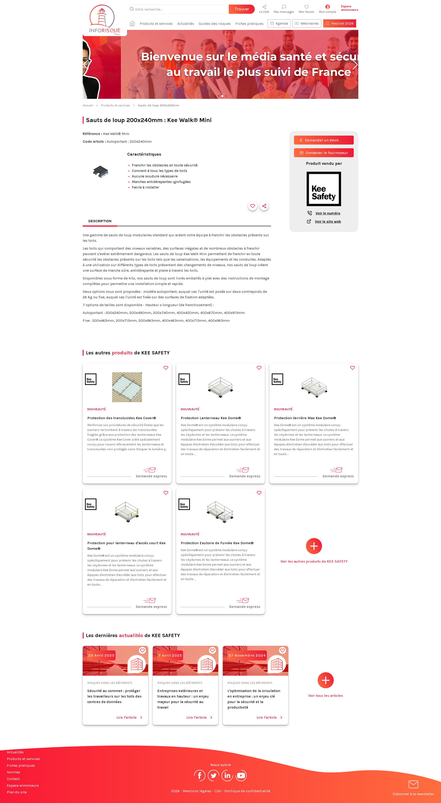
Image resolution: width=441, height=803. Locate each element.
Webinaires (309, 23)
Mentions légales (197, 791)
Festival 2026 (342, 23)
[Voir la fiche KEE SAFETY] (324, 208)
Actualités (185, 23)
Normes (13, 772)
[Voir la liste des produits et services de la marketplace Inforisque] (220, 65)
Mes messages (284, 12)
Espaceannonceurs (349, 8)
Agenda (282, 23)
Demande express (151, 476)
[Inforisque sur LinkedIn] (227, 781)
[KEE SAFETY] (90, 380)
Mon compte (327, 12)
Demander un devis (322, 140)
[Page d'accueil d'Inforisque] (105, 17)
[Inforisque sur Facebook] (199, 781)
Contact (13, 779)
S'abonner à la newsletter (413, 794)
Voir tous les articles (325, 695)
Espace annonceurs (23, 785)
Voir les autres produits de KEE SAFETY (314, 561)
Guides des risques (215, 23)
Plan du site (17, 792)
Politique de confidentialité (247, 791)
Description (99, 221)
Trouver (242, 9)
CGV (218, 791)
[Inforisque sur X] (213, 781)
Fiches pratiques (249, 23)
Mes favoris (306, 12)
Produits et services (156, 23)
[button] (86, 65)
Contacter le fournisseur (327, 153)
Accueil (88, 105)
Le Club (264, 12)
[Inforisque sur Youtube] (241, 781)
